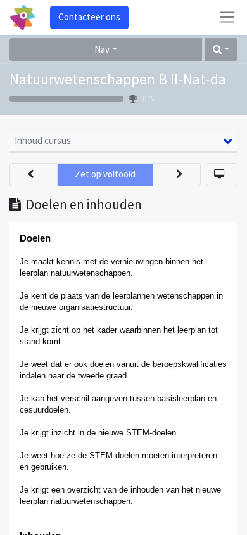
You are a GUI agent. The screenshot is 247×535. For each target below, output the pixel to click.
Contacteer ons (89, 17)
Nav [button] (102, 49)
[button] (221, 49)
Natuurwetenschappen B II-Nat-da (118, 79)
